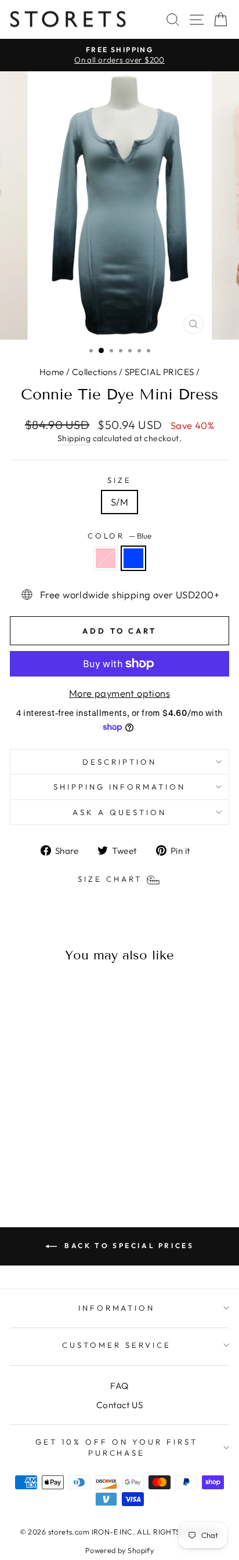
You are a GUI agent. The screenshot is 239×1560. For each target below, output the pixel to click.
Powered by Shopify (119, 1550)
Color (120, 535)
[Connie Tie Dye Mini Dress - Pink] (45, 1158)
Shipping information (119, 786)
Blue (133, 558)
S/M (119, 502)
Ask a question (119, 812)
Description (119, 761)
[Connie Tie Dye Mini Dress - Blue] (58, 1158)
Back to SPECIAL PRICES (127, 1245)
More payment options (119, 693)
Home (51, 371)
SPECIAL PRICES (159, 371)
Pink (105, 558)
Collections (94, 371)
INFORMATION (116, 1307)
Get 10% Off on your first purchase (116, 1447)
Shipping (73, 438)
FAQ (119, 1385)
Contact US (119, 1404)
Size (119, 480)
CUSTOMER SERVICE (116, 1345)
